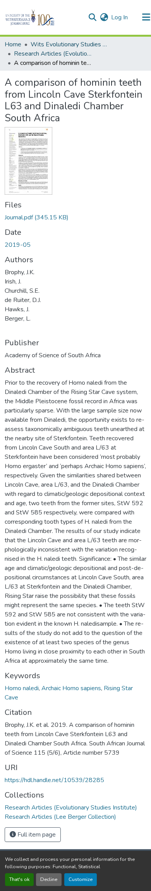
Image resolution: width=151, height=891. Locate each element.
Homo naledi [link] (22, 688)
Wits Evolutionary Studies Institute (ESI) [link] (69, 44)
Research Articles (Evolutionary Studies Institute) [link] (52, 53)
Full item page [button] (36, 834)
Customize (81, 879)
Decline (48, 879)
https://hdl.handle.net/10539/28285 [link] (54, 780)
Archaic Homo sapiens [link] (71, 688)
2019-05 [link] (18, 245)
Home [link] (13, 44)
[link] (75, 217)
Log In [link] (119, 17)
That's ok (19, 879)
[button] (43, 17)
